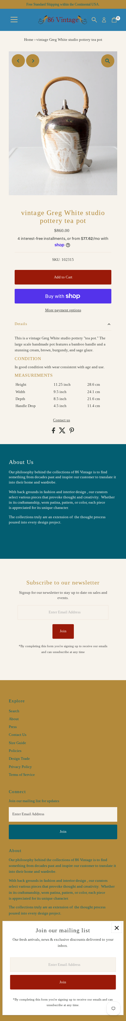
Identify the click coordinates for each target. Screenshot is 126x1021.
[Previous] (18, 60)
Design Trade (19, 759)
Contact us (61, 420)
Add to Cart (63, 277)
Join (63, 631)
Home (28, 39)
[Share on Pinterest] (71, 432)
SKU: (56, 260)
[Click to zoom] (107, 60)
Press (13, 727)
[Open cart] (114, 19)
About (14, 719)
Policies (15, 751)
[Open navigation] (14, 20)
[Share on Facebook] (54, 432)
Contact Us (17, 735)
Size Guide (17, 743)
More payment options (63, 310)
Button (20, 537)
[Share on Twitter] (63, 432)
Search (14, 711)
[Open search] (94, 19)
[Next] (32, 60)
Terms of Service (22, 775)
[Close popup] (116, 928)
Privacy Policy (20, 767)
